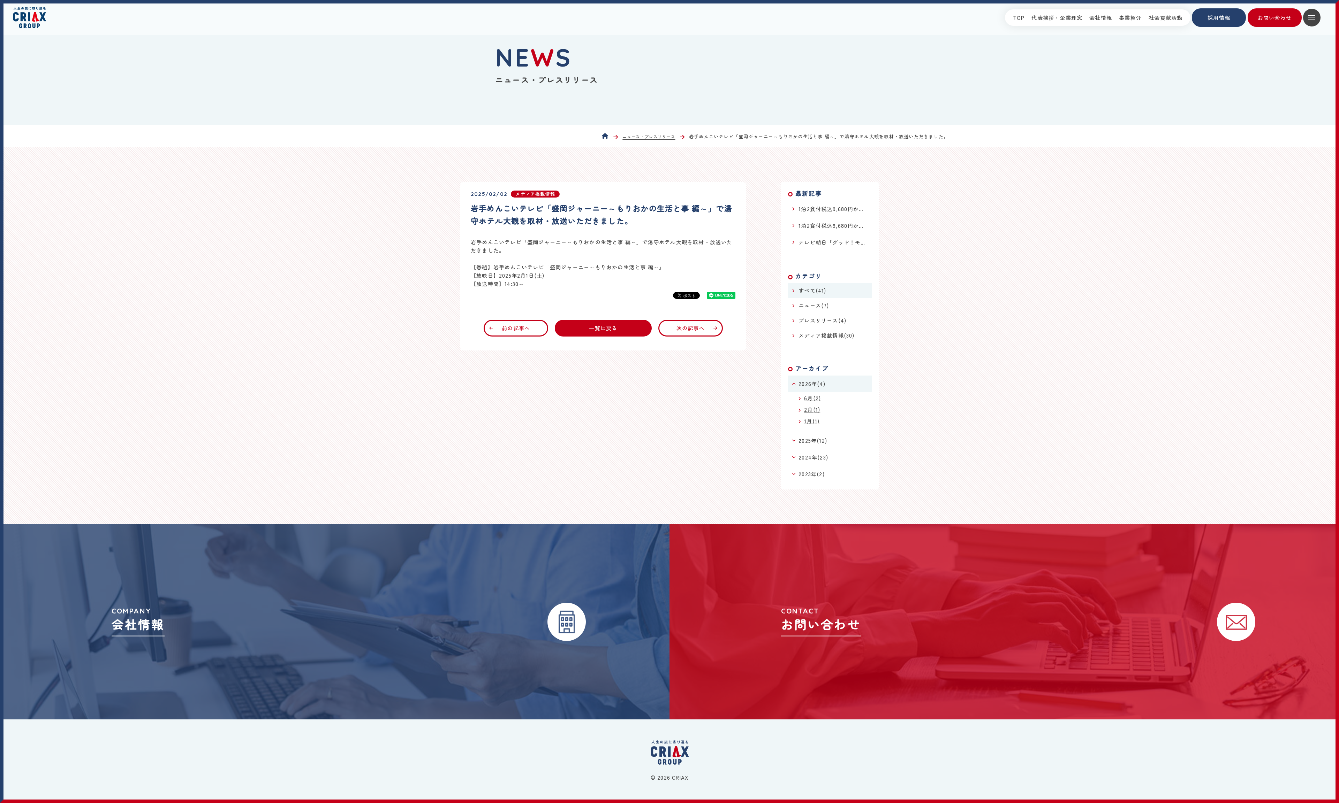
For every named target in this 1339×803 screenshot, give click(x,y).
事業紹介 (1130, 17)
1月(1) (811, 421)
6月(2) (812, 398)
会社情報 (1100, 17)
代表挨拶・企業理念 (1056, 17)
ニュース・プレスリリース (648, 137)
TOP (1019, 17)
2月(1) (812, 409)
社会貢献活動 (1165, 17)
